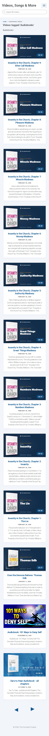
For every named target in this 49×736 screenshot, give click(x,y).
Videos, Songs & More (19, 5)
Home (4, 21)
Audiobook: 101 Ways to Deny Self (25, 632)
